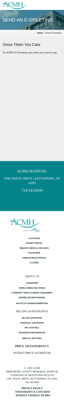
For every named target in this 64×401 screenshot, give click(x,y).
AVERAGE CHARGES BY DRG (32, 395)
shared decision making (32, 297)
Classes (34, 263)
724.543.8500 (32, 190)
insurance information (32, 333)
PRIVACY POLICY (32, 388)
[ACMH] (15, 5)
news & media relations (32, 288)
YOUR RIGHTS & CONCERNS (32, 392)
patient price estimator (32, 352)
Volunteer (34, 253)
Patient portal (34, 243)
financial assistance (32, 323)
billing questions (32, 318)
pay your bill (32, 328)
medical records (32, 338)
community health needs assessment (32, 293)
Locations (34, 238)
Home (40, 33)
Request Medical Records (34, 248)
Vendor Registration (34, 258)
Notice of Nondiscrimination (32, 303)
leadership (32, 283)
